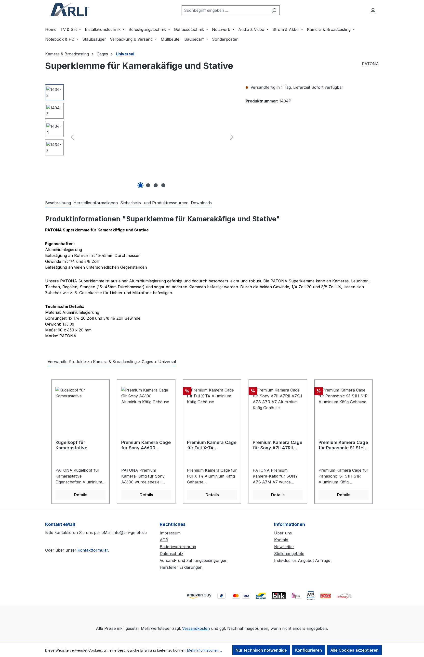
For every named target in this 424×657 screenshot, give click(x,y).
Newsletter (284, 546)
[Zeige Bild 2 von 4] (148, 185)
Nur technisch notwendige (261, 650)
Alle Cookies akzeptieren (354, 650)
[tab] (58, 203)
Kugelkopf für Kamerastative (71, 445)
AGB (164, 539)
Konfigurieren (308, 650)
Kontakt (281, 539)
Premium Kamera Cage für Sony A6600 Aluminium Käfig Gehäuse (146, 445)
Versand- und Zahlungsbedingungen (193, 560)
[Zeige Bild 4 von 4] (163, 185)
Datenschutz (171, 553)
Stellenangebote (289, 553)
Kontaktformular (93, 550)
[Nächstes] (232, 137)
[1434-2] (152, 137)
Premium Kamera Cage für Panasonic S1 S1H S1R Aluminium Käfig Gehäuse (343, 445)
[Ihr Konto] (373, 10)
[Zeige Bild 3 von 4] (156, 185)
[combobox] (225, 10)
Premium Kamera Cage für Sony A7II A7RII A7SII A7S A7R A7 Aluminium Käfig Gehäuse (277, 445)
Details (80, 494)
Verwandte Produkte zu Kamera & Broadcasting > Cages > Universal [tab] (112, 361)
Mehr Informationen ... (204, 650)
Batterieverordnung (178, 546)
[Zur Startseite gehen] (69, 9)
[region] (140, 137)
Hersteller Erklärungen (181, 567)
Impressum (170, 533)
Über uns (283, 533)
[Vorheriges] (72, 137)
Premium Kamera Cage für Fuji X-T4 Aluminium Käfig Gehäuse (212, 445)
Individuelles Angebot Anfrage (302, 560)
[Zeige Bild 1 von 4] (141, 185)
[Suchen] (274, 10)
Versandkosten (196, 628)
